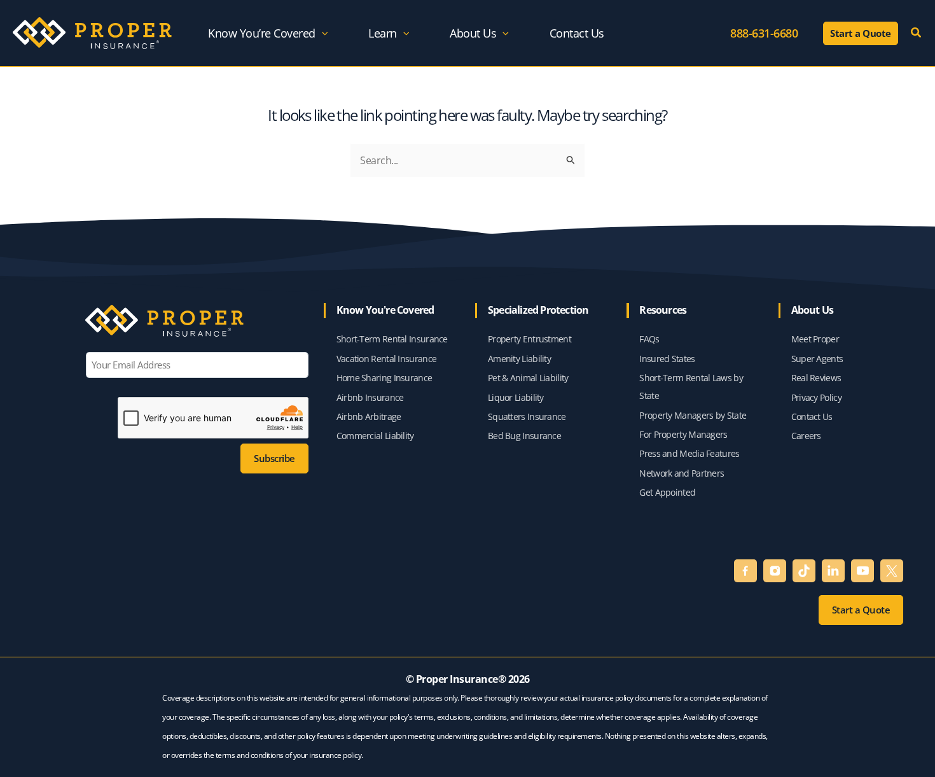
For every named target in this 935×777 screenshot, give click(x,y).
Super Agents (817, 359)
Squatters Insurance (528, 416)
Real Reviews (816, 378)
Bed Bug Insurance (525, 436)
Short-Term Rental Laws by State (691, 387)
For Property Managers (683, 434)
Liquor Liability (516, 397)
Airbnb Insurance (370, 397)
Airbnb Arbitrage (368, 416)
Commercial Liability (375, 436)
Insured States (667, 359)
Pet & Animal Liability (528, 378)
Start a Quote (861, 609)
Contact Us (812, 416)
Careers (806, 436)
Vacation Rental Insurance (386, 359)
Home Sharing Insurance (384, 378)
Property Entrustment (530, 339)
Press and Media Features (689, 453)
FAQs (649, 339)
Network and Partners (681, 473)
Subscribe (274, 458)
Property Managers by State (692, 415)
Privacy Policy (816, 397)
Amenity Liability (519, 359)
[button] (321, 33)
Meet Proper (815, 339)
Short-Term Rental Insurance (392, 339)
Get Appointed (667, 492)
